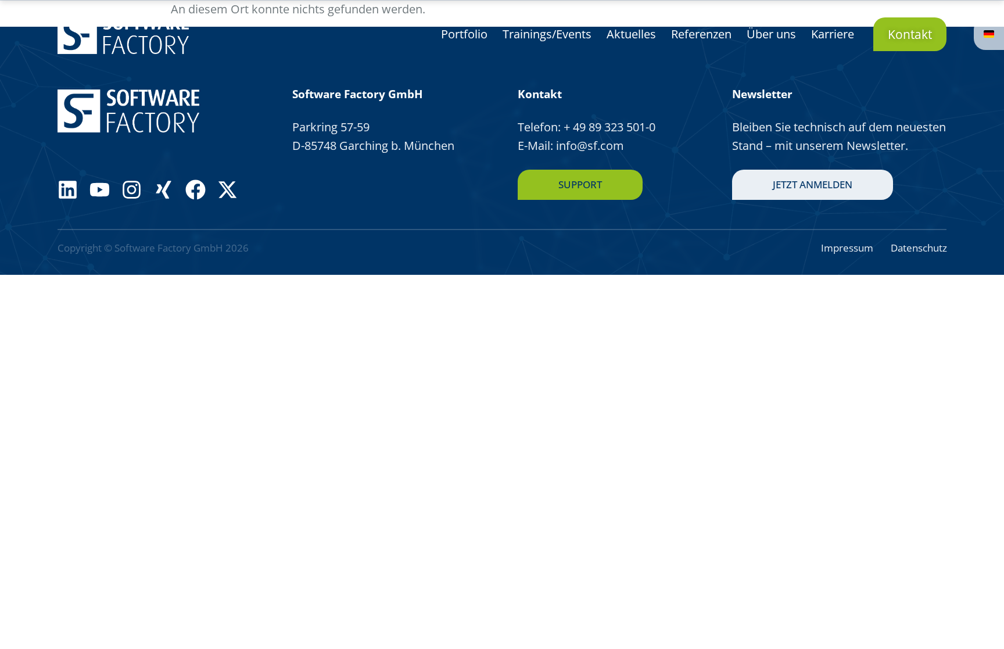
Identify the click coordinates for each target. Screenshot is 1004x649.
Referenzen (701, 34)
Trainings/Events (547, 34)
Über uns (771, 34)
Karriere (832, 34)
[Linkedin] (68, 190)
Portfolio (464, 34)
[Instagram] (131, 190)
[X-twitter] (227, 190)
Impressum (847, 247)
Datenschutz (919, 247)
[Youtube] (99, 190)
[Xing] (163, 190)
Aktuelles (631, 34)
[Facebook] (195, 190)
